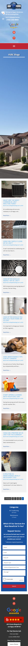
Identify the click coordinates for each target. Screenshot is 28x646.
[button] (14, 32)
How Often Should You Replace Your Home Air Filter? (12, 319)
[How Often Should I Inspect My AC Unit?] (14, 268)
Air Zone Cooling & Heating (11, 205)
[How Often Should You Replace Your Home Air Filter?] (14, 306)
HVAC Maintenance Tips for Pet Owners (12, 357)
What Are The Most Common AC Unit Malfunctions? (11, 202)
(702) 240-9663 (13, 19)
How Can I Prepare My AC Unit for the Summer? (13, 434)
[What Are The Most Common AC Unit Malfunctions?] (14, 189)
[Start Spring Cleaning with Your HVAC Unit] (14, 383)
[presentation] (13, 579)
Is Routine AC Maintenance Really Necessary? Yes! (11, 476)
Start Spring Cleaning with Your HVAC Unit (12, 395)
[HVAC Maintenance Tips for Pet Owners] (14, 345)
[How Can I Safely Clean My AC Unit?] (14, 229)
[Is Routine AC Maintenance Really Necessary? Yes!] (14, 461)
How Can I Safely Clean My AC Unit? (12, 242)
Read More (7, 215)
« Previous (8, 499)
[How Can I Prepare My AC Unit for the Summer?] (14, 421)
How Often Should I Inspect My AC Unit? (11, 280)
